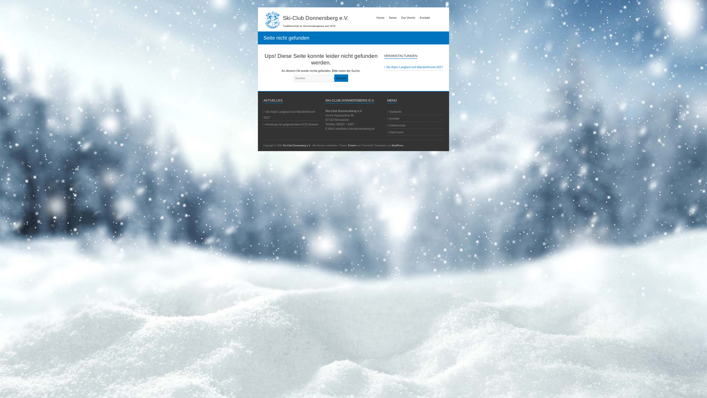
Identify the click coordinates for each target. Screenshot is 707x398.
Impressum (396, 132)
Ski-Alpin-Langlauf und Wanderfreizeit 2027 (414, 67)
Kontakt (425, 17)
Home (380, 17)
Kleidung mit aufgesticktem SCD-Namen (291, 124)
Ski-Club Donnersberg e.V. (316, 18)
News (393, 17)
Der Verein (408, 17)
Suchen (341, 78)
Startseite (395, 111)
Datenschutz (397, 125)
